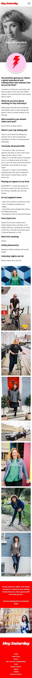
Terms (16, 672)
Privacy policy (16, 674)
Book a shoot (16, 667)
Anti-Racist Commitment (16, 662)
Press (16, 669)
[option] (16, 620)
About (16, 659)
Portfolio (16, 657)
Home (16, 654)
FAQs (16, 664)
